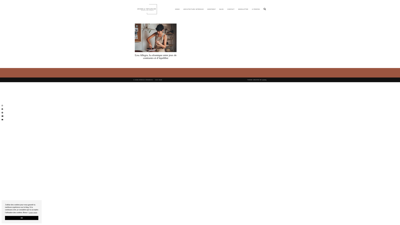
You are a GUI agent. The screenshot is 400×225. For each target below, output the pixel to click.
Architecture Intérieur (193, 9)
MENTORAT (211, 9)
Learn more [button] (33, 212)
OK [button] (22, 218)
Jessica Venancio (146, 80)
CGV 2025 (158, 80)
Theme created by (256, 80)
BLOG (221, 9)
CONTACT (230, 9)
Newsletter (243, 9)
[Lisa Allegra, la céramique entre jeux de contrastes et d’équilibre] (156, 38)
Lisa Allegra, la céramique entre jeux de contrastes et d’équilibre (156, 56)
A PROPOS (256, 9)
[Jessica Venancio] (150, 9)
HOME (177, 9)
